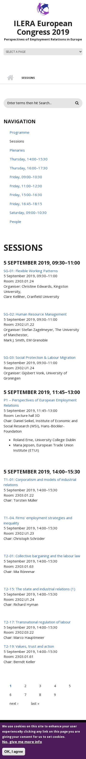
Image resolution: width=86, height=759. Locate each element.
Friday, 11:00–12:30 (26, 185)
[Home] (43, 8)
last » (35, 703)
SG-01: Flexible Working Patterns (31, 270)
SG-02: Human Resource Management (35, 314)
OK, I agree (13, 751)
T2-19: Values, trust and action (29, 646)
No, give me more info (22, 741)
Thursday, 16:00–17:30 (29, 168)
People (15, 221)
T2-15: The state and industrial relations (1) (39, 588)
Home (10, 78)
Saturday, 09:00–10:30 (28, 212)
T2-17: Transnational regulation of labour (37, 622)
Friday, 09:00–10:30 (26, 176)
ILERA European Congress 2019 (43, 27)
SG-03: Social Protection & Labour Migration (39, 357)
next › (14, 703)
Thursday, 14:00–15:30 (29, 159)
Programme (19, 132)
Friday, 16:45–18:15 (26, 203)
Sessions (17, 141)
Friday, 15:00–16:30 (26, 194)
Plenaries (17, 150)
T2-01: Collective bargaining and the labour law (42, 555)
